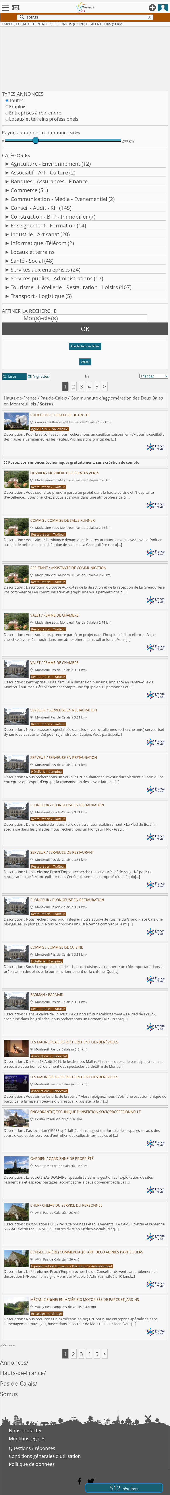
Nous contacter (25, 1430)
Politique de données (32, 1464)
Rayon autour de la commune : (35, 132)
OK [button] (85, 329)
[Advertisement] (85, 57)
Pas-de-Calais (54, 398)
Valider (85, 362)
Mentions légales (27, 1438)
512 (124, 1488)
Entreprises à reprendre (35, 113)
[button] (85, 348)
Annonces (13, 1362)
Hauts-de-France (20, 398)
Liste (9, 376)
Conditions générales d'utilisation (45, 1456)
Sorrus (9, 1394)
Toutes (16, 100)
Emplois (17, 106)
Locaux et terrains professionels (43, 119)
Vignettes (38, 376)
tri (87, 376)
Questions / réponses (32, 1448)
